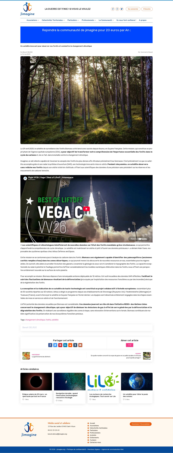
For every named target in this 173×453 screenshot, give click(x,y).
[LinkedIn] (65, 345)
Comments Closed (147, 52)
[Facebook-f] (113, 9)
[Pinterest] (60, 345)
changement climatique (35, 320)
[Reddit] (70, 345)
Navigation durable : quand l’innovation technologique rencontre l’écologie (67, 395)
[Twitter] (121, 9)
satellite (55, 320)
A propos (142, 20)
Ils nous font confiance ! (126, 20)
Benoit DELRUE (28, 52)
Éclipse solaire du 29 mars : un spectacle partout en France (34, 395)
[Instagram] (117, 9)
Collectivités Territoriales (52, 20)
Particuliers (72, 20)
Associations (32, 20)
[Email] (80, 345)
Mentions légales (94, 449)
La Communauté (105, 20)
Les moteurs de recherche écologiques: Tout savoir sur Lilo (103, 395)
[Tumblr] (75, 345)
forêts (48, 320)
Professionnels (88, 20)
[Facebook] (50, 345)
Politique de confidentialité (76, 449)
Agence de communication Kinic (113, 449)
